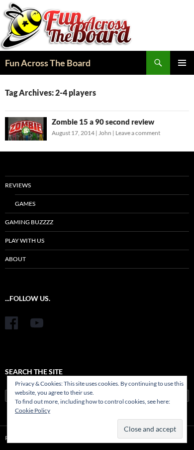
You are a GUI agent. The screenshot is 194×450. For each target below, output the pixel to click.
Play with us (24, 240)
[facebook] (11, 322)
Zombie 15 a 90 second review (103, 121)
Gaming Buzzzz (29, 222)
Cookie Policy (32, 410)
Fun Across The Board (48, 62)
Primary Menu (182, 63)
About (15, 259)
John (104, 133)
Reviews (18, 185)
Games (25, 203)
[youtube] (36, 322)
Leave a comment (137, 133)
